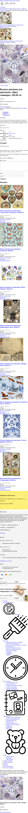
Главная (2, 8)
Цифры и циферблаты (12, 689)
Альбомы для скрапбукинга (13, 717)
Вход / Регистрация (8, 767)
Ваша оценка (4, 158)
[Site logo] (8, 6)
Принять (2, 776)
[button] (2, 221)
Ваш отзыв (3, 160)
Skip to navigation (4, 0)
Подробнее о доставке (6, 561)
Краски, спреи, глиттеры (12, 724)
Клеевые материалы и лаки (13, 647)
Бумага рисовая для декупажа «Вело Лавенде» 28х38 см (12, 288)
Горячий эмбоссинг (11, 720)
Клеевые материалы (11, 723)
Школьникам (9, 759)
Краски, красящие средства (13, 649)
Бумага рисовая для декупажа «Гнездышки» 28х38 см (10, 479)
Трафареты (9, 652)
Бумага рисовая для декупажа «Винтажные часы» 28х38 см (10, 326)
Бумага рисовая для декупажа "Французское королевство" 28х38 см (11, 25)
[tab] (6, 112)
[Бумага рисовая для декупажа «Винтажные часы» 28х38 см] (11, 322)
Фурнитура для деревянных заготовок (16, 645)
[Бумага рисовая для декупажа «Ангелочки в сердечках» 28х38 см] (11, 207)
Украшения (9, 653)
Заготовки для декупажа (12, 643)
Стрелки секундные (11, 687)
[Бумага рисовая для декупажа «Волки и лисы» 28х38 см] (11, 399)
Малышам (9, 758)
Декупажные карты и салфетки (18, 8)
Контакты (2, 533)
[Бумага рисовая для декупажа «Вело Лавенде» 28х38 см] (11, 284)
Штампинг (9, 728)
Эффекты (8, 654)
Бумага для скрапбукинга (13, 719)
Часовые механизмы (11, 688)
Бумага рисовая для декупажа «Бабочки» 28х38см (10, 249)
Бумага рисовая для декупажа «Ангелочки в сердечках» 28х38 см (12, 211)
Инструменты (10, 646)
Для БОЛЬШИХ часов (12, 682)
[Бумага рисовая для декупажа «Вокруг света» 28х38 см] (11, 360)
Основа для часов (11, 684)
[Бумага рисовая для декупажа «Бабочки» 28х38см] (11, 246)
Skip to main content (14, 0)
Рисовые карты (4, 10)
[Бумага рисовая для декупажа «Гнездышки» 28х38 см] (11, 475)
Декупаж (7, 8)
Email (2, 176)
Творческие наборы (11, 650)
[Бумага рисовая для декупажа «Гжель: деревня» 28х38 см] (11, 437)
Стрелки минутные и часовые (14, 685)
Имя (1, 173)
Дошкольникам (10, 756)
